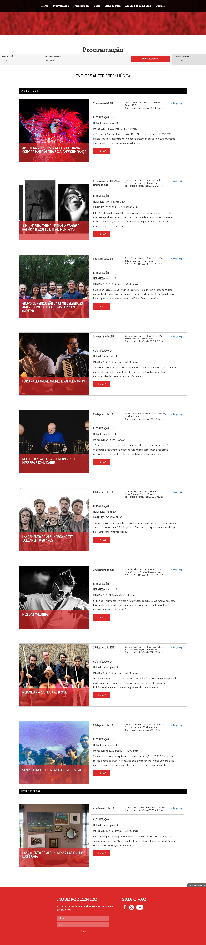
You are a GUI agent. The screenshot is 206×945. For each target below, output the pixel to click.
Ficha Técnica (113, 5)
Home (44, 5)
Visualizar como (181, 57)
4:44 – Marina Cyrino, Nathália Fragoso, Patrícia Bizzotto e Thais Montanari (51, 227)
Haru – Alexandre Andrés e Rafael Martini (53, 381)
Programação (61, 5)
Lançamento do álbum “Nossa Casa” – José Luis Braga (53, 855)
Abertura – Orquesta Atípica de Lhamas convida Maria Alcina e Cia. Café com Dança (54, 150)
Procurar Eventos (53, 57)
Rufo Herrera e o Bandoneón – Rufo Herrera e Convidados (49, 461)
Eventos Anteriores (95, 76)
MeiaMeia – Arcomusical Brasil (44, 692)
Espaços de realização (138, 5)
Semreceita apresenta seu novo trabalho (53, 770)
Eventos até (7, 57)
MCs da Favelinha (35, 614)
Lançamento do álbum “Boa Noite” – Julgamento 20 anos (48, 538)
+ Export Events (197, 885)
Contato (160, 5)
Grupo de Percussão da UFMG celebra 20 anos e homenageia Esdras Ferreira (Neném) (52, 307)
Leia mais (101, 151)
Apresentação (82, 5)
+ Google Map (176, 103)
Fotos (97, 5)
